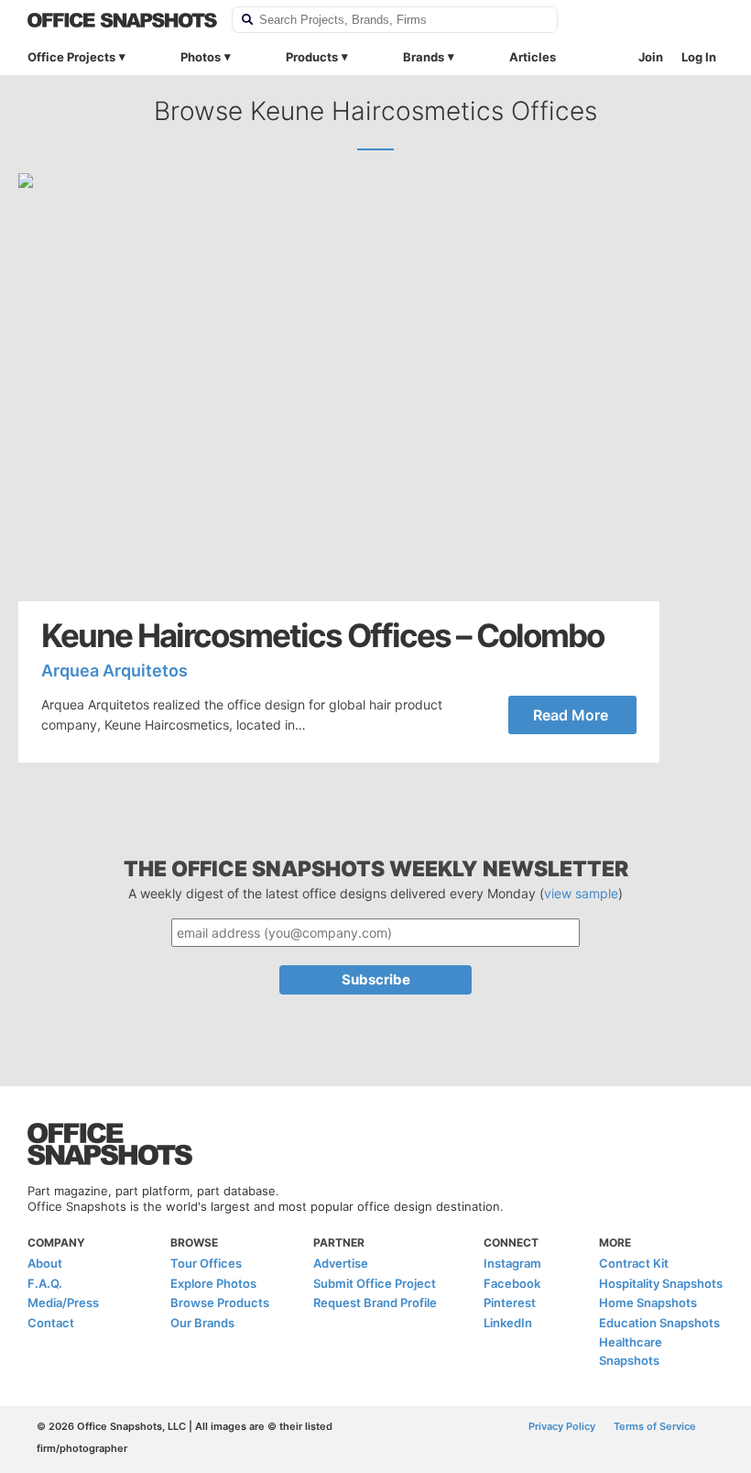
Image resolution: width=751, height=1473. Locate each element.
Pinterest (510, 1302)
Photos (200, 56)
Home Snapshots (648, 1302)
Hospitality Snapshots (661, 1283)
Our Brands (202, 1322)
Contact (50, 1322)
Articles (532, 56)
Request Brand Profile (375, 1302)
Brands (423, 56)
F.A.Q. (44, 1283)
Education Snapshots (659, 1322)
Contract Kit (634, 1263)
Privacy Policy (561, 1426)
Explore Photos (213, 1283)
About (44, 1263)
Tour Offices (206, 1263)
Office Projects (71, 56)
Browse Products (219, 1302)
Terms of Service (655, 1426)
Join (650, 56)
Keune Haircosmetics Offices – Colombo (322, 636)
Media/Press (63, 1302)
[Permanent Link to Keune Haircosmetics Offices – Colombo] (338, 387)
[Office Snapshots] (122, 20)
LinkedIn (508, 1322)
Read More (570, 715)
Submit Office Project (374, 1283)
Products (312, 56)
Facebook (512, 1283)
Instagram (512, 1263)
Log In (698, 56)
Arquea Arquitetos (114, 670)
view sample (581, 893)
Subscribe (376, 979)
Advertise (340, 1263)
